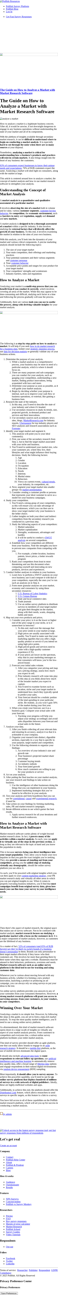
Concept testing (13, 1201)
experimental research (46, 798)
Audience (10, 1182)
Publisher (33, 1270)
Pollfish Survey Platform (17, 6)
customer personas (18, 260)
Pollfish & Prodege (15, 1165)
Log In (9, 11)
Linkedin (10, 1263)
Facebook (10, 1258)
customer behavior (19, 263)
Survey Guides (13, 1232)
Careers (9, 1167)
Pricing (9, 1216)
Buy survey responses (16, 1221)
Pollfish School (13, 1229)
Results (9, 1187)
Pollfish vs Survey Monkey (19, 1204)
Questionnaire (12, 1184)
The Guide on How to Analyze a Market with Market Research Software (27, 91)
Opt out (9, 1246)
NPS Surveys (12, 1199)
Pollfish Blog (12, 9)
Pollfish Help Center (15, 1159)
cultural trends (48, 481)
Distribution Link (8, 1092)
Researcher (22, 1270)
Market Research (14, 1226)
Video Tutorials (13, 1234)
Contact (9, 1157)
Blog (8, 1170)
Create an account (8, 1145)
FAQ (8, 1218)
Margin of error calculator (18, 1224)
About (9, 1162)
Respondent (44, 1270)
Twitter (9, 1261)
